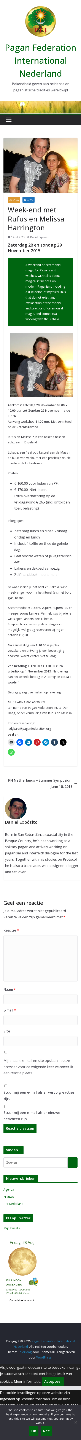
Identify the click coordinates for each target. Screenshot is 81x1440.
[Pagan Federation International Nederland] (40, 103)
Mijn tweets (11, 1228)
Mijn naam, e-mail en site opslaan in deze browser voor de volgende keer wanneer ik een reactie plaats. (38, 1066)
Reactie (11, 930)
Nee (46, 1431)
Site (6, 1031)
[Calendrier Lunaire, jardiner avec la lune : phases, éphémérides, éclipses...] (22, 1240)
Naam (9, 989)
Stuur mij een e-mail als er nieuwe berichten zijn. (31, 1115)
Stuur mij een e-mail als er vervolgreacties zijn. (39, 1095)
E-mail (9, 1010)
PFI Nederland (13, 1204)
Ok (33, 1431)
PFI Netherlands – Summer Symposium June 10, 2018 (40, 783)
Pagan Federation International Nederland (40, 60)
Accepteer (53, 1381)
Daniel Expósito (39, 237)
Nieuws (28, 199)
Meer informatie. (27, 1381)
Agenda (14, 199)
